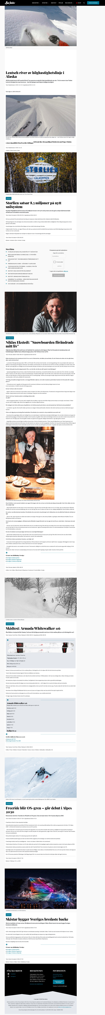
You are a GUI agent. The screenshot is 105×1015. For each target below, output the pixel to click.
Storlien (19, 240)
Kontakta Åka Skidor (58, 976)
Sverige (23, 240)
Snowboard (30, 570)
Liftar (16, 240)
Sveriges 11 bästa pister (13, 557)
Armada (19, 749)
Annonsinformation (57, 974)
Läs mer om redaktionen (36, 984)
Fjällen (13, 570)
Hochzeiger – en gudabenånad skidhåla (20, 283)
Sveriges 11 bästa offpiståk (14, 561)
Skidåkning (23, 961)
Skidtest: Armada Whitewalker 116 (19, 276)
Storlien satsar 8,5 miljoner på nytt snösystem (23, 251)
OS (15, 861)
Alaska (7, 150)
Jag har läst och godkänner (59, 271)
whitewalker (42, 749)
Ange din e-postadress (58, 253)
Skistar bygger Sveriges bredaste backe (20, 273)
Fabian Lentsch (13, 150)
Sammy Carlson (31, 749)
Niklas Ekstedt (19, 570)
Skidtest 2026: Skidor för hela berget (19, 271)
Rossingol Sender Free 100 (14, 740)
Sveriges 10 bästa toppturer (14, 559)
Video (18, 150)
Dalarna (11, 961)
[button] (84, 3)
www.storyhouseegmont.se (64, 1007)
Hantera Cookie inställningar (60, 986)
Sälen (19, 961)
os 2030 (18, 861)
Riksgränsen (25, 570)
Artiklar (7, 570)
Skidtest (15, 749)
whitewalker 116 (49, 749)
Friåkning (12, 861)
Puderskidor (24, 749)
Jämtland (12, 240)
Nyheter (7, 240)
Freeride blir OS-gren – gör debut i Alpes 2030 (22, 263)
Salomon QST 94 (11, 739)
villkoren (65, 271)
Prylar (11, 749)
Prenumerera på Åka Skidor (58, 982)
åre (10, 570)
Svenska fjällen (37, 570)
